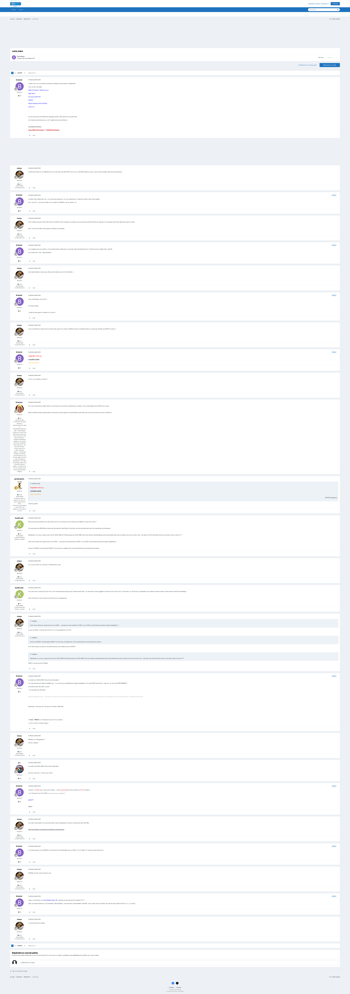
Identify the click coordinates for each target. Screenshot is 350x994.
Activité (21, 9)
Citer (34, 135)
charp (19, 168)
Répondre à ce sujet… (28, 962)
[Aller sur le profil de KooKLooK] (19, 524)
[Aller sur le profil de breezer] (14, 57)
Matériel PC (31, 58)
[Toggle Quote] (31, 483)
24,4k (20, 494)
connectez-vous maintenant (70, 955)
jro (19, 763)
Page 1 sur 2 (31, 73)
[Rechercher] (338, 9)
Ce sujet (331, 9)
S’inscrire (335, 3)
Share (322, 57)
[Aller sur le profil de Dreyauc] (19, 409)
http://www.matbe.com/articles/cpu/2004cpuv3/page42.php (46, 829)
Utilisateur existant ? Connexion (318, 3)
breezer (22, 56)
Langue (171, 987)
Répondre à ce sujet (329, 65)
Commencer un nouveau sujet (308, 65)
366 (20, 778)
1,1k (20, 534)
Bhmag (14, 9)
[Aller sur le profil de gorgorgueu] (19, 485)
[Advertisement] (43, 35)
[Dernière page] (24, 73)
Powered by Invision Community (175, 991)
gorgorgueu (19, 479)
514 (20, 418)
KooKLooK (19, 518)
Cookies (178, 987)
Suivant (19, 73)
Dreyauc (19, 402)
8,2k (20, 184)
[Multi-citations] (29, 135)
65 (20, 95)
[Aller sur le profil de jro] (19, 769)
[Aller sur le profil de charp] (19, 175)
